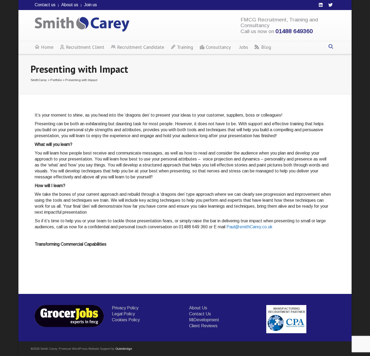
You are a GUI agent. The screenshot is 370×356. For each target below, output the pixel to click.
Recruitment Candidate (140, 47)
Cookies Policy (126, 319)
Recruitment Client (85, 47)
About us (69, 4)
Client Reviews (203, 325)
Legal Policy (123, 314)
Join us (90, 4)
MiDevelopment (204, 319)
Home (47, 47)
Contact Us (200, 314)
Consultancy (218, 47)
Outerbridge (123, 348)
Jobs (243, 47)
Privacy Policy (125, 308)
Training (185, 47)
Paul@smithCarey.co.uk (249, 226)
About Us (198, 308)
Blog (266, 47)
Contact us (45, 4)
